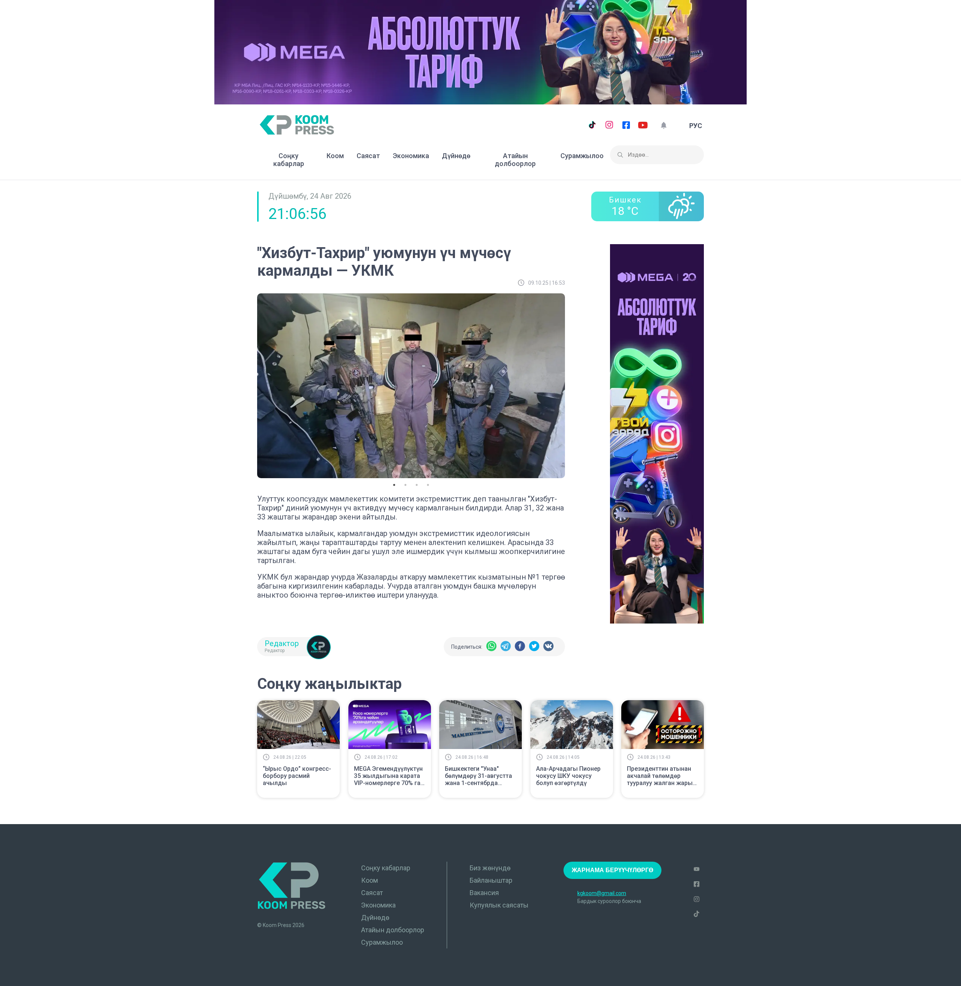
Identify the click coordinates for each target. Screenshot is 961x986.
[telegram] (505, 646)
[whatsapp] (491, 646)
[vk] (548, 646)
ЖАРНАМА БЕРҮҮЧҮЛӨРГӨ (612, 870)
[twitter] (534, 646)
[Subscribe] (663, 125)
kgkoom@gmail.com (601, 893)
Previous (251, 384)
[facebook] (520, 646)
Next (570, 384)
